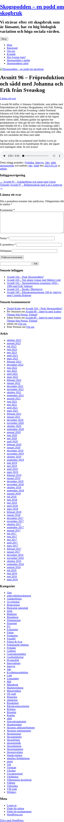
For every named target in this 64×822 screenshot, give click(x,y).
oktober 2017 (14, 524)
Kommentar (7, 210)
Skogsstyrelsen (15, 752)
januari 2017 (13, 551)
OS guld (11, 693)
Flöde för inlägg (15, 808)
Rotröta (11, 715)
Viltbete (11, 782)
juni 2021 (12, 401)
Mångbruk (12, 684)
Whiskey (11, 792)
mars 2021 (12, 410)
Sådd (36, 165)
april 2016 (12, 579)
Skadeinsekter (14, 724)
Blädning (12, 614)
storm (10, 761)
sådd (53, 162)
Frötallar (29, 162)
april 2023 (12, 355)
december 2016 (15, 555)
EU (9, 626)
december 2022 (15, 364)
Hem (9, 44)
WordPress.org (15, 814)
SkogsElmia (13, 739)
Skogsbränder (14, 736)
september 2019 (15, 459)
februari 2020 (14, 444)
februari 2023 (14, 361)
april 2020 (12, 441)
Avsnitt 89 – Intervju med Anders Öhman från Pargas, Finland (34, 313)
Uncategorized (15, 773)
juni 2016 (12, 573)
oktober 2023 (14, 340)
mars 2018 (12, 508)
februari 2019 (14, 475)
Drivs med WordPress (12, 820)
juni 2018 (12, 499)
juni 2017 (12, 536)
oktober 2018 (14, 487)
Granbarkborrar (15, 657)
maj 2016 (12, 576)
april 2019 (12, 469)
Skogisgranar (14, 733)
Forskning (12, 635)
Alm (9, 592)
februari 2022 (14, 380)
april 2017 (12, 542)
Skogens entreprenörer (19, 730)
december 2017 (15, 518)
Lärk (9, 675)
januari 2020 (13, 447)
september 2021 (15, 395)
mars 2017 (12, 545)
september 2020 (15, 429)
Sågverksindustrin (16, 721)
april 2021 (12, 407)
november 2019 (15, 453)
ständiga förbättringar (18, 758)
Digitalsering (14, 620)
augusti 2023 (14, 343)
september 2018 (15, 490)
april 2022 (12, 373)
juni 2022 (12, 367)
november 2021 (15, 389)
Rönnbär (11, 712)
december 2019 (15, 450)
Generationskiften (16, 654)
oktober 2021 (14, 392)
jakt (30, 165)
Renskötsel (13, 703)
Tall (9, 764)
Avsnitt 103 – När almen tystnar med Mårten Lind (34, 280)
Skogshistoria (14, 746)
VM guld (12, 789)
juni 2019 (12, 462)
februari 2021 (14, 413)
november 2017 (15, 521)
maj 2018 (12, 502)
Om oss (11, 51)
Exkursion (12, 629)
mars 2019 (12, 472)
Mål (9, 681)
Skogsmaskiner (15, 749)
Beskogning (13, 604)
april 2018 (12, 505)
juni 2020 (12, 435)
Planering (12, 697)
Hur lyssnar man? (16, 57)
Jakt (47, 162)
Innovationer (13, 663)
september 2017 (15, 527)
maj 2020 (12, 438)
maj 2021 (12, 404)
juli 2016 (11, 570)
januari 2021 (13, 416)
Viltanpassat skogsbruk (19, 779)
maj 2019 (12, 466)
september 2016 (15, 564)
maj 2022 (12, 370)
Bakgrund (12, 48)
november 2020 (15, 423)
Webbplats (5, 250)
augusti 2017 (14, 530)
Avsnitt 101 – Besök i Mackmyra (24, 289)
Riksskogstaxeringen (18, 706)
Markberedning (15, 687)
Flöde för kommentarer (19, 811)
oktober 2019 (14, 456)
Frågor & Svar (14, 641)
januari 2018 (13, 515)
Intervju (39, 162)
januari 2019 (13, 478)
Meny (4, 39)
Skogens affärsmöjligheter (21, 727)
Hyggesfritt (13, 660)
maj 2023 (12, 352)
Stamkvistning (14, 755)
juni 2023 (12, 349)
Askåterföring (14, 598)
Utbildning (12, 776)
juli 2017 (11, 533)
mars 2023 (12, 358)
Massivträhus (14, 690)
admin (3, 168)
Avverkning (13, 601)
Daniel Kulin (14, 308)
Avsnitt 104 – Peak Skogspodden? (25, 276)
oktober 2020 (14, 426)
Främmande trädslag (18, 644)
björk (9, 611)
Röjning (11, 709)
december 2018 (15, 481)
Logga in (12, 805)
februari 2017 (14, 548)
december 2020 (15, 420)
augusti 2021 (14, 398)
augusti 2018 (14, 493)
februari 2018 (14, 512)
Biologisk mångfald (17, 608)
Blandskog (12, 617)
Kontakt (11, 54)
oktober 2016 (14, 561)
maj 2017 (12, 539)
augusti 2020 (14, 432)
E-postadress (8, 244)
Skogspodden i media (18, 60)
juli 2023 (11, 346)
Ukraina (11, 770)
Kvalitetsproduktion (17, 672)
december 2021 (15, 386)
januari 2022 (13, 383)
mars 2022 (12, 377)
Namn (4, 238)
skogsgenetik (7, 165)
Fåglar (10, 632)
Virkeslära (12, 785)
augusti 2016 (14, 567)
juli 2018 (11, 496)
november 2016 (15, 558)
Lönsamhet (13, 678)
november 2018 (15, 484)
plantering (12, 700)
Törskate (11, 767)
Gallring (11, 650)
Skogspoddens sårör (18, 63)
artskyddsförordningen (19, 595)
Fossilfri (11, 638)
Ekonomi (12, 623)
